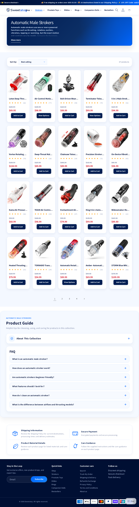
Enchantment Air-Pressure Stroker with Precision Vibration (69, 209)
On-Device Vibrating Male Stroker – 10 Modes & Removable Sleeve (120, 154)
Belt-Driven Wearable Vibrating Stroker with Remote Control (69, 98)
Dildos (54, 481)
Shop (54, 470)
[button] (28, 10)
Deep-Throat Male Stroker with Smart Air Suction (44, 154)
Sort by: (13, 62)
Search (83, 470)
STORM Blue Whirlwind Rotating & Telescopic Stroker (120, 265)
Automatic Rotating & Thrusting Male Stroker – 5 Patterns (69, 265)
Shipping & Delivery (88, 477)
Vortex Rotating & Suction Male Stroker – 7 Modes (18, 154)
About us (83, 491)
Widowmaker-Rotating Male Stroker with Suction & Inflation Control (120, 209)
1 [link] (54, 298)
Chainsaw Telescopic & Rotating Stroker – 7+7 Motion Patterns (69, 154)
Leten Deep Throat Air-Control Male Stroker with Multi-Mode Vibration (18, 98)
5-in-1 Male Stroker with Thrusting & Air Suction (120, 98)
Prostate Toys (57, 477)
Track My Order (86, 474)
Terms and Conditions (89, 488)
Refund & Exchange (88, 481)
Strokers (55, 474)
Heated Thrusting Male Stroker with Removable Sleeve (18, 265)
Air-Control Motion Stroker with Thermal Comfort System (44, 98)
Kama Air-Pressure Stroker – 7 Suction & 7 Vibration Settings (18, 209)
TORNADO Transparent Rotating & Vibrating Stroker (44, 265)
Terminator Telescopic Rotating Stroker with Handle (95, 98)
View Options (44, 115)
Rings (54, 484)
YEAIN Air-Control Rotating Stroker (44, 209)
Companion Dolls (59, 488)
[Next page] (84, 299)
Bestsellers (56, 491)
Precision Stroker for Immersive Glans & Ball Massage (95, 154)
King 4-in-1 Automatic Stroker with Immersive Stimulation (95, 209)
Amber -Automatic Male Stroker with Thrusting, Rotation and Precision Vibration (95, 265)
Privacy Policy (85, 484)
